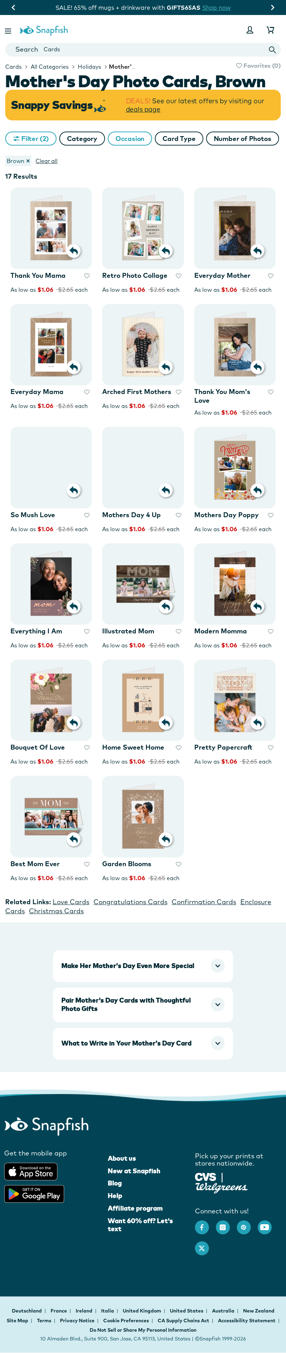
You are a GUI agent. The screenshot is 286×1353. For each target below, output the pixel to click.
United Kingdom (142, 1311)
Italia (108, 1311)
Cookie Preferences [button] (126, 1320)
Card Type (179, 138)
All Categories (49, 66)
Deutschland (27, 1311)
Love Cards (71, 902)
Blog (115, 1183)
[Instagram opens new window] (226, 1224)
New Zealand (258, 1311)
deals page (143, 109)
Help (115, 1195)
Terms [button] (44, 1320)
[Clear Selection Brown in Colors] (28, 161)
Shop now (216, 7)
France (59, 1311)
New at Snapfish (134, 1171)
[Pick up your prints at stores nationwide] (205, 1176)
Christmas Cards (56, 911)
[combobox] (143, 50)
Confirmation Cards (204, 902)
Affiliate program (135, 1208)
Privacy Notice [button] (77, 1320)
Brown (15, 160)
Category (82, 138)
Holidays (88, 66)
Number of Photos (242, 138)
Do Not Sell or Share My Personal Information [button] (143, 1330)
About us (122, 1158)
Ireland (84, 1311)
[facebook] (205, 1224)
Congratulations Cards (130, 902)
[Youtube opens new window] (268, 1224)
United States (187, 1311)
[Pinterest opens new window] (247, 1224)
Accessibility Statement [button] (247, 1320)
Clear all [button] (47, 160)
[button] (8, 30)
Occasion (129, 138)
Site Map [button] (17, 1320)
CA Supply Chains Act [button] (183, 1320)
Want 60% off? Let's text (140, 1225)
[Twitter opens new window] (205, 1245)
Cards (13, 66)
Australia (223, 1311)
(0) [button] (261, 65)
